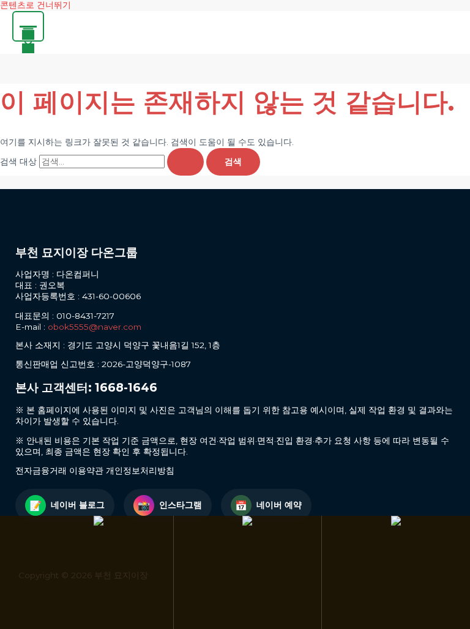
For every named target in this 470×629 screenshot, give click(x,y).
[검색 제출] (185, 162)
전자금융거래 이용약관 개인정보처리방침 (94, 470)
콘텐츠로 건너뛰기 (35, 5)
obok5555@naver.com (94, 327)
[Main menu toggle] (28, 26)
